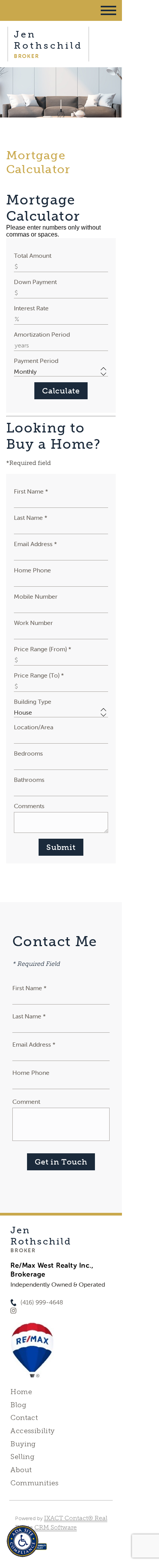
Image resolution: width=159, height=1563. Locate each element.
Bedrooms (28, 753)
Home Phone (32, 570)
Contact (24, 1417)
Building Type (32, 701)
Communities (34, 1483)
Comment (26, 1101)
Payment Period (36, 360)
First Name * (31, 491)
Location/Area (33, 727)
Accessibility (32, 1431)
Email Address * (35, 544)
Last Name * (30, 517)
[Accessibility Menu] (22, 1541)
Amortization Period (42, 334)
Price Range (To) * (39, 675)
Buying (23, 1444)
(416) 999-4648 (41, 1302)
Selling (22, 1456)
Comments (29, 806)
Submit (60, 847)
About (21, 1470)
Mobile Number (36, 596)
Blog (18, 1405)
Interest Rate (31, 308)
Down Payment (35, 282)
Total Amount (32, 255)
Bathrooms (29, 779)
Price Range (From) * (42, 649)
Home (21, 1392)
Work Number (33, 623)
